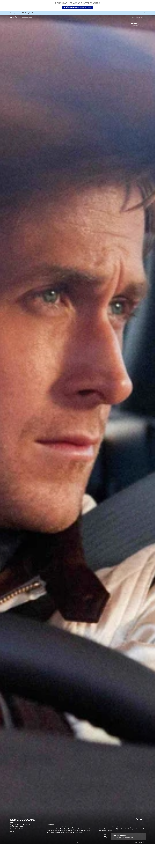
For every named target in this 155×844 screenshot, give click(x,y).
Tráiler (141, 819)
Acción (12, 829)
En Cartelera (27, 18)
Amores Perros (119, 835)
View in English (36, 13)
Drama (17, 829)
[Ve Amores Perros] (105, 836)
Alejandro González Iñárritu (123, 837)
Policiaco (22, 829)
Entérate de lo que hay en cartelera (77, 7)
